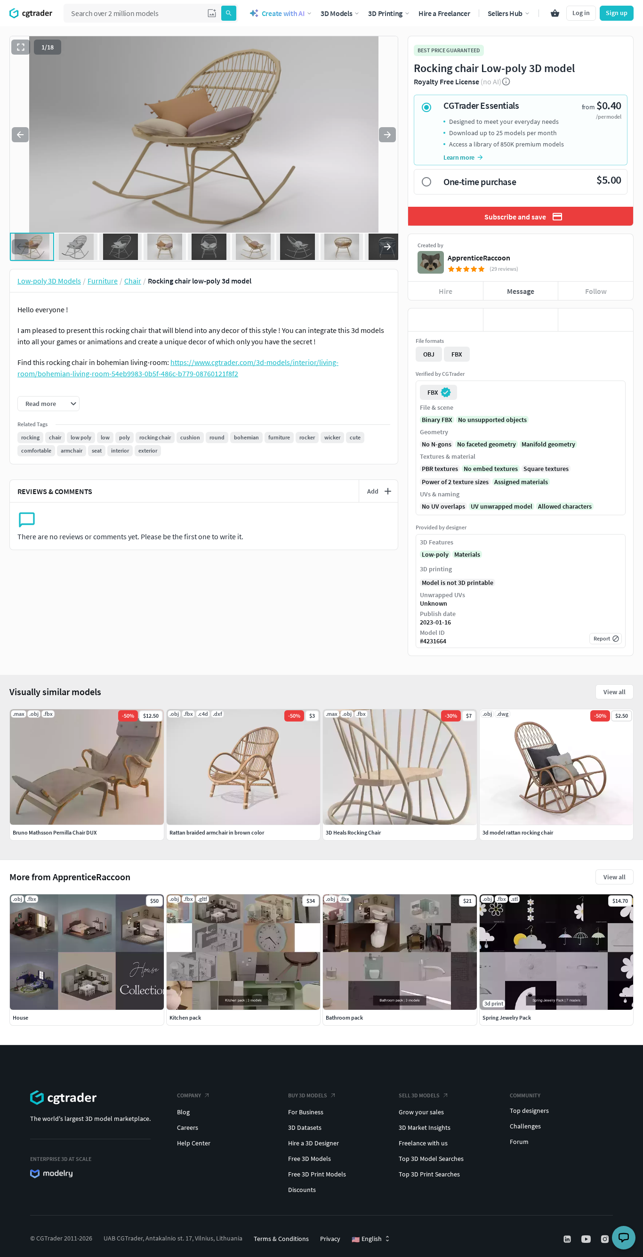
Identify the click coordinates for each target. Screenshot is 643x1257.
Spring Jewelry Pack (506, 1017)
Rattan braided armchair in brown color (216, 832)
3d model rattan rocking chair (517, 832)
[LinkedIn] (568, 1239)
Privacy (330, 1238)
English (367, 1239)
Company (189, 1095)
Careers (187, 1127)
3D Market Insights (424, 1127)
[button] (211, 13)
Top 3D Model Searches (431, 1158)
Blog (183, 1112)
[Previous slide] (20, 134)
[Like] (445, 319)
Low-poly (435, 554)
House (20, 1017)
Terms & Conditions (281, 1238)
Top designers (529, 1110)
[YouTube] (587, 1239)
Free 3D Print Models (317, 1174)
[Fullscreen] (20, 47)
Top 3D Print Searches (429, 1174)
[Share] (595, 319)
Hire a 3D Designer (313, 1143)
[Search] (228, 13)
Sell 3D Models (419, 1095)
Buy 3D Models (307, 1095)
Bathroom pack (344, 1017)
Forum (519, 1141)
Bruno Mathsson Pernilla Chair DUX (54, 832)
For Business (305, 1112)
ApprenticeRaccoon (479, 257)
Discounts (302, 1189)
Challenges (525, 1126)
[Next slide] (387, 134)
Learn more (458, 157)
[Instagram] (606, 1239)
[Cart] (555, 13)
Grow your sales (421, 1112)
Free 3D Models (309, 1158)
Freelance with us (423, 1143)
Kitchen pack (185, 1017)
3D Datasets (305, 1127)
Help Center (193, 1143)
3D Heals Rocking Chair (353, 832)
